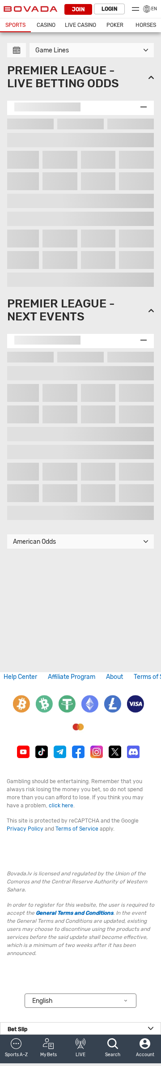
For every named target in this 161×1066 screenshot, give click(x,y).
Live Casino (80, 25)
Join (78, 9)
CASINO (46, 25)
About (114, 677)
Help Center (20, 677)
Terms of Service (76, 829)
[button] (16, 1049)
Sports (15, 25)
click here (61, 805)
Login (109, 9)
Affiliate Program (71, 677)
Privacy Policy (25, 829)
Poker (114, 25)
